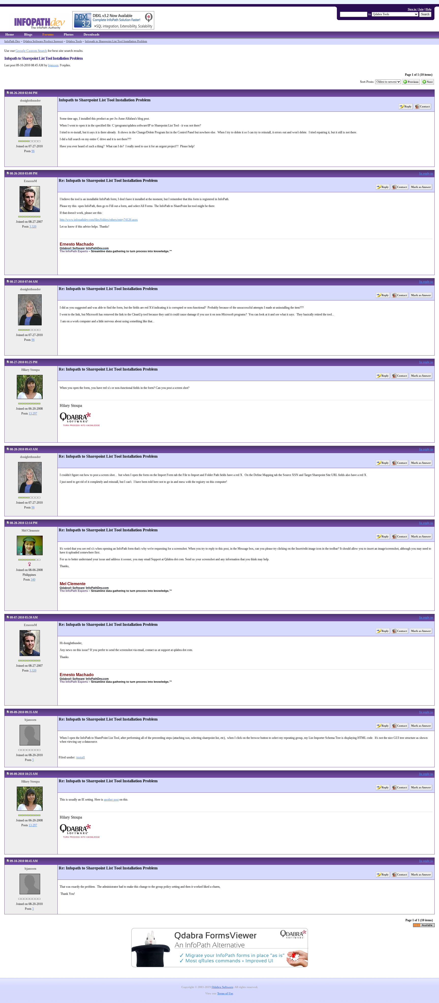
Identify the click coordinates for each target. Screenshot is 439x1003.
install (80, 757)
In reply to (426, 173)
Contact (425, 106)
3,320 (32, 226)
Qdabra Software (222, 987)
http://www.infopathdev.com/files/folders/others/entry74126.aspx (99, 219)
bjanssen (53, 65)
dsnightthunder (30, 100)
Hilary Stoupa (30, 370)
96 (33, 151)
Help (428, 9)
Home (9, 34)
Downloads (91, 34)
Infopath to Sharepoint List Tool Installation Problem (116, 41)
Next (430, 81)
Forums (48, 34)
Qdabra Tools (74, 41)
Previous (413, 81)
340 (33, 579)
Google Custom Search (31, 51)
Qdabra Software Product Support (43, 41)
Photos (68, 34)
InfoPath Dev (12, 41)
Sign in (412, 9)
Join (421, 9)
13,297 (33, 413)
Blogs (28, 34)
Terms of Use (225, 993)
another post (111, 799)
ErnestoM (30, 181)
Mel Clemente (30, 530)
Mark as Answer (421, 186)
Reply (408, 106)
